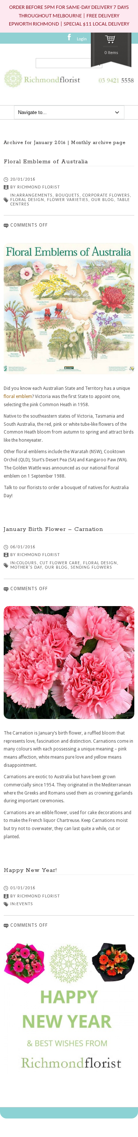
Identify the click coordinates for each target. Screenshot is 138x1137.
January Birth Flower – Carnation (53, 529)
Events (25, 904)
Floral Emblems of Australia (46, 161)
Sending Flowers (91, 567)
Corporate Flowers (106, 195)
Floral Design (27, 200)
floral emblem (18, 396)
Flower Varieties (67, 200)
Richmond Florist (38, 187)
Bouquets (67, 195)
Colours (27, 563)
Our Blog (102, 200)
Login (81, 39)
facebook (71, 40)
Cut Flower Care (60, 563)
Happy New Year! (30, 870)
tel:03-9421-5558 (114, 86)
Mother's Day (26, 567)
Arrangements (35, 195)
